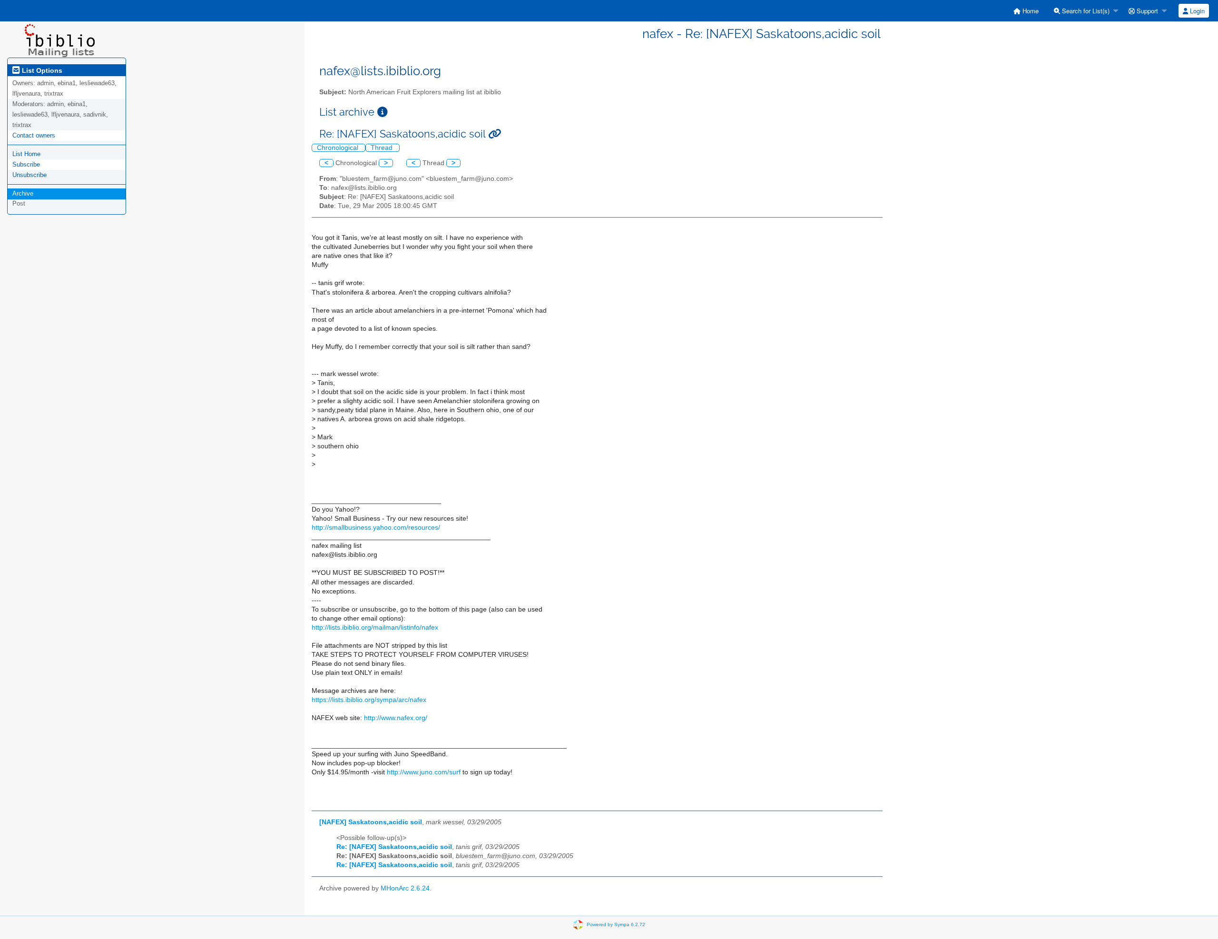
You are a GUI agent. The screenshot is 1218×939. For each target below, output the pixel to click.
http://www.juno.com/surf (424, 772)
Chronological (338, 147)
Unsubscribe (29, 174)
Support (1146, 10)
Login (1196, 10)
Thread (382, 147)
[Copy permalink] (494, 134)
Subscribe (26, 164)
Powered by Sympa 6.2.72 (616, 924)
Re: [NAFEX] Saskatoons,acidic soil (394, 846)
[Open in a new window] (382, 112)
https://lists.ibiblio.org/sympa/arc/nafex (369, 699)
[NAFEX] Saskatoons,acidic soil (370, 822)
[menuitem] (1026, 10)
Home (1030, 10)
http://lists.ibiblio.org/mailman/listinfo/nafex (375, 627)
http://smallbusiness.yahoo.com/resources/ (376, 527)
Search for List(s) (1085, 10)
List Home (26, 154)
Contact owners (33, 135)
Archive (22, 193)
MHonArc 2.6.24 (405, 888)
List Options (41, 70)
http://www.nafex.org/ (395, 718)
